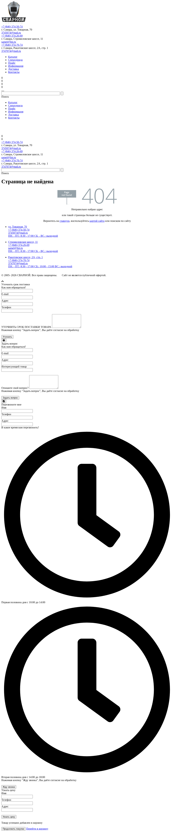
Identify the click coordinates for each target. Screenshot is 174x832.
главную (64, 220)
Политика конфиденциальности (123, 275)
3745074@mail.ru (11, 32)
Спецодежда (15, 59)
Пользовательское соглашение (156, 275)
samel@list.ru (8, 41)
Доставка (13, 69)
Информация (15, 65)
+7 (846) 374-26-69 (12, 35)
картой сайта (97, 220)
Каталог (13, 56)
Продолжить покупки (13, 829)
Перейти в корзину (37, 828)
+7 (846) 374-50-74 (12, 26)
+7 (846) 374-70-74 (12, 44)
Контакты (14, 72)
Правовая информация (13, 278)
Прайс (11, 62)
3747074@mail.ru (11, 51)
